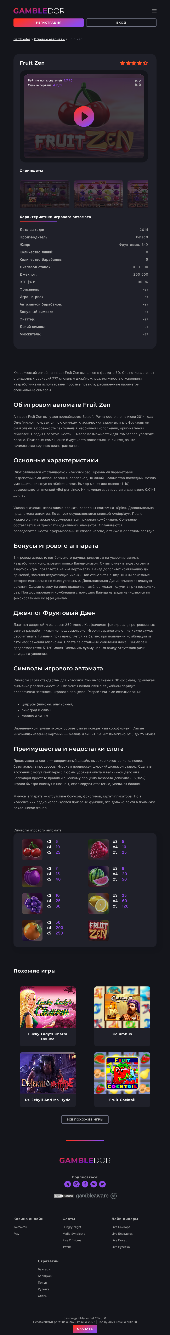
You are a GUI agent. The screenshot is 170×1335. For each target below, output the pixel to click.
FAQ (16, 1233)
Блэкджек (45, 1276)
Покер (42, 1282)
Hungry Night (72, 1227)
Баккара (44, 1269)
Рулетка (44, 1289)
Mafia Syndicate (74, 1233)
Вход (121, 22)
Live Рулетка (121, 1247)
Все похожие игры (85, 1119)
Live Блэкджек (122, 1233)
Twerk (67, 1247)
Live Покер (119, 1240)
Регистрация (49, 22)
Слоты (42, 1295)
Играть (48, 1007)
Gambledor (21, 39)
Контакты (20, 1227)
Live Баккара (121, 1227)
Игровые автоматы (49, 39)
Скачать (85, 1329)
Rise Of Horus (72, 1240)
